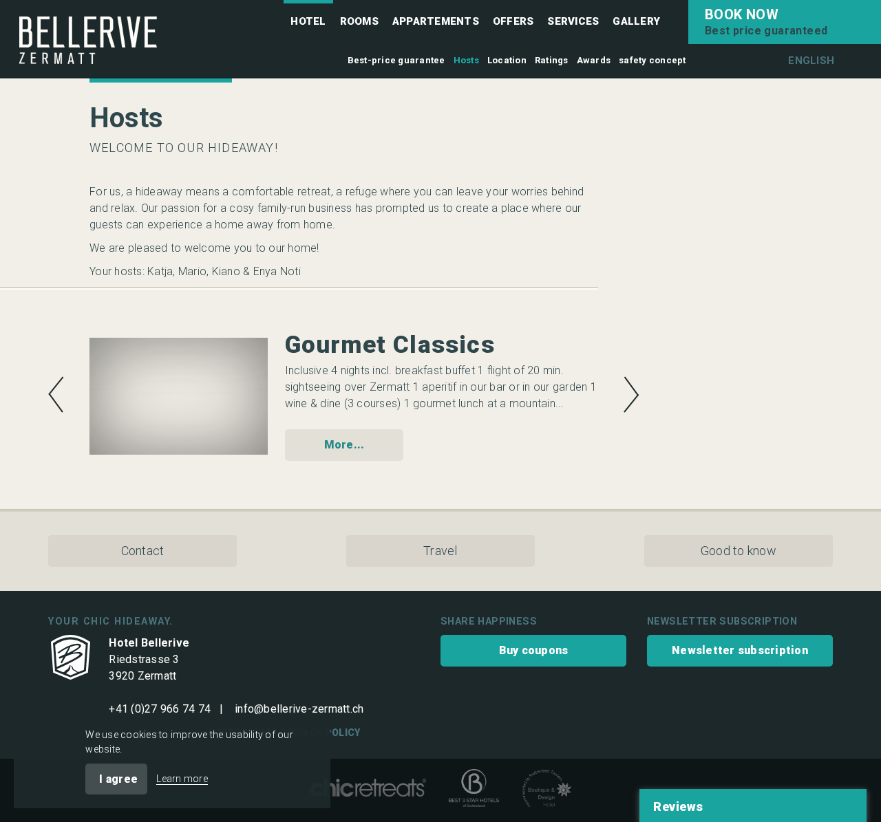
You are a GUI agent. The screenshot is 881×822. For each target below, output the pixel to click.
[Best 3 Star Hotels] (474, 790)
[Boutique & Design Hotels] (546, 790)
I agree (118, 779)
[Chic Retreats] (368, 790)
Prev (56, 394)
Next (631, 394)
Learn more (182, 778)
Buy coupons (534, 650)
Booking (784, 22)
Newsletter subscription (740, 650)
